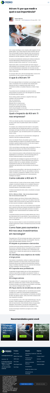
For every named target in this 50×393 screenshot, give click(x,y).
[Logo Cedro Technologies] (6, 2)
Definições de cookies (40, 384)
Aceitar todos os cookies (26, 384)
